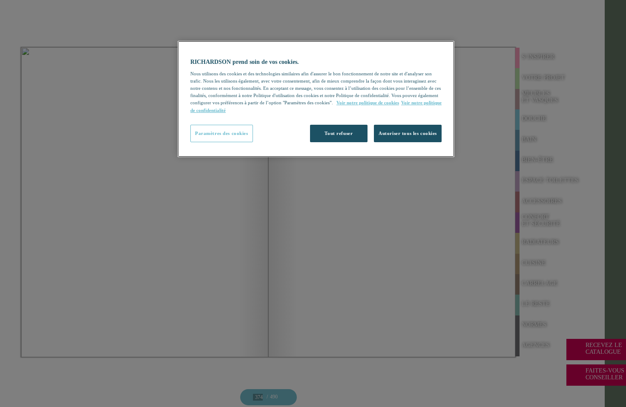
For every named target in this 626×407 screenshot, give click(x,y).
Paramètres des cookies (221, 133)
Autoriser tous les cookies (408, 133)
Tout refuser (338, 133)
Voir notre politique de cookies (367, 102)
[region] (316, 99)
